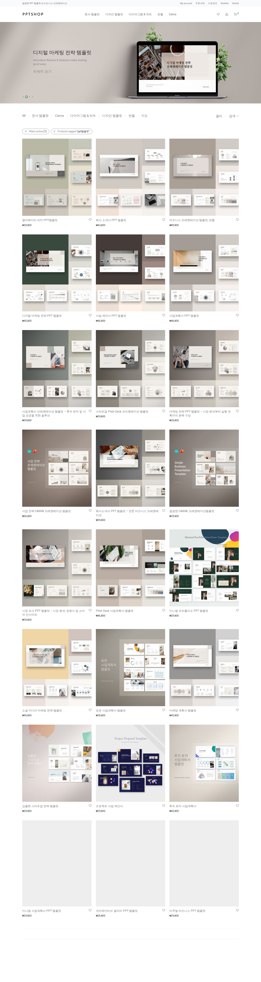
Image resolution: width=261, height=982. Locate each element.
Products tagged (74, 131)
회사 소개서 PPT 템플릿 (111, 220)
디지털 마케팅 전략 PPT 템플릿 (42, 315)
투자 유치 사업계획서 (182, 806)
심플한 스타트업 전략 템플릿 (40, 806)
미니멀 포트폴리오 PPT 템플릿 (188, 610)
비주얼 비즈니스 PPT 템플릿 (187, 901)
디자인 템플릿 (114, 14)
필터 (219, 116)
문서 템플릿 (92, 14)
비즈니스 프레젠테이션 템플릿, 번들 (192, 220)
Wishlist (225, 3)
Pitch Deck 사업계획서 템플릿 (115, 610)
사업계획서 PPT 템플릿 (184, 315)
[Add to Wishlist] (90, 219)
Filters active (38, 131)
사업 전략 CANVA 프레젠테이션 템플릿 (46, 511)
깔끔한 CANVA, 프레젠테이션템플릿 (191, 511)
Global (235, 3)
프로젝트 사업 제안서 (109, 806)
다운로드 (212, 3)
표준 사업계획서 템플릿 (111, 710)
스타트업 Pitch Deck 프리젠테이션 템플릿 (122, 411)
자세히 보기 (42, 72)
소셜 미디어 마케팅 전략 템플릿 (42, 710)
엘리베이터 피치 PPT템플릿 (40, 220)
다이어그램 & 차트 (140, 14)
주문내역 (200, 3)
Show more (26, 225)
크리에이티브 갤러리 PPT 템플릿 (117, 901)
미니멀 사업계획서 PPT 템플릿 (41, 901)
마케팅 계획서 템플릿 (182, 710)
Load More (130, 924)
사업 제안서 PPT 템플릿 (111, 315)
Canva (172, 14)
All (24, 115)
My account (186, 3)
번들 (160, 14)
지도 (144, 115)
